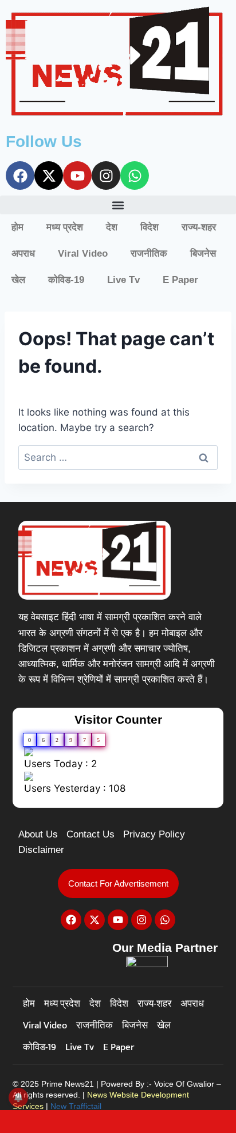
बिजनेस (203, 253)
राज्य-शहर (199, 227)
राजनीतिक (149, 253)
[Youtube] (77, 175)
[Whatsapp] (134, 175)
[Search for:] (118, 457)
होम (17, 227)
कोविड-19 (66, 279)
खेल (18, 279)
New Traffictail (75, 1106)
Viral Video (83, 253)
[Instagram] (106, 175)
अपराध (23, 253)
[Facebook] (20, 175)
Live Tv (123, 279)
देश (111, 227)
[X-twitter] (48, 175)
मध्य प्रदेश (64, 227)
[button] (118, 205)
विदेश (149, 227)
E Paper (180, 279)
